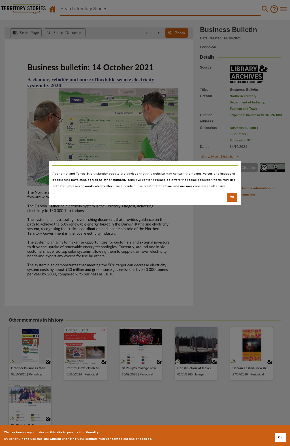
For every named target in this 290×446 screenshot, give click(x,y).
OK (232, 197)
